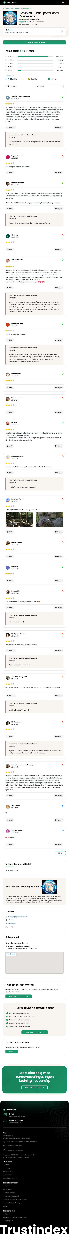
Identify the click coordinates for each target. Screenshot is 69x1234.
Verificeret (13, 86)
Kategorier (9, 1221)
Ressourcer (9, 1171)
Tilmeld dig (9, 1189)
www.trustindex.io (9, 1157)
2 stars (10, 67)
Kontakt (8, 1175)
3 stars (10, 63)
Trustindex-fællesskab (15, 1150)
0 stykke (54, 79)
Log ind (11, 1052)
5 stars (10, 56)
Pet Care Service (26, 8)
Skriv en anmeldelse (36, 42)
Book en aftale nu (15, 1123)
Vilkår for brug (10, 1193)
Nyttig (11, 127)
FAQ (6, 1206)
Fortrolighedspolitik (12, 1196)
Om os (7, 1168)
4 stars (10, 60)
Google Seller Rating (12, 1203)
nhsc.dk (11, 920)
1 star (10, 70)
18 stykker (34, 79)
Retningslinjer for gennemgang (16, 1199)
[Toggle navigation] (63, 2)
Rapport (59, 127)
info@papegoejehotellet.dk (18, 917)
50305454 (12, 923)
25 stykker (14, 79)
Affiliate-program (11, 1178)
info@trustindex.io (23, 1157)
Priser (7, 1165)
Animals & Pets (16, 8)
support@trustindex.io (17, 1116)
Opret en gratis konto (17, 996)
